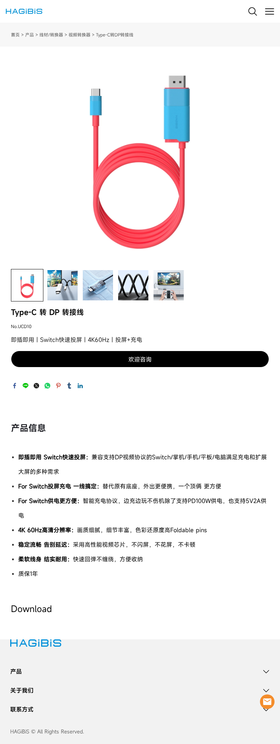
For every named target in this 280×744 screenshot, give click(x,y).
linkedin (80, 385)
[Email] (267, 701)
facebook (14, 385)
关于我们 (22, 690)
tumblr (69, 385)
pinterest (58, 385)
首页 (15, 35)
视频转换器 (79, 35)
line (25, 385)
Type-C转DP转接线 (114, 35)
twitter (36, 385)
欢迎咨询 (140, 359)
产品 (29, 35)
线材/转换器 (51, 35)
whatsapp (47, 385)
